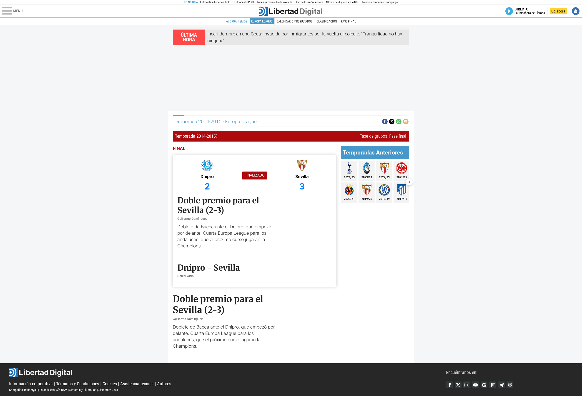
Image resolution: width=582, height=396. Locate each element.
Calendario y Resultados (294, 21)
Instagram (466, 384)
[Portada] (290, 11)
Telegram (501, 384)
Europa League (261, 21)
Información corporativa (31, 383)
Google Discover (484, 384)
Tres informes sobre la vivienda (274, 2)
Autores (164, 383)
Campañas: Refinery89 (23, 390)
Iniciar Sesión (575, 11)
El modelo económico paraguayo (379, 2)
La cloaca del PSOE (244, 2)
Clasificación (326, 21)
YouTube (475, 384)
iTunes (510, 384)
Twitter (458, 384)
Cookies (110, 383)
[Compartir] (385, 121)
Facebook (449, 384)
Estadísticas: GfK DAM (53, 390)
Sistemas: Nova (108, 390)
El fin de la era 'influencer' (309, 2)
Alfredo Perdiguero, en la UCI (342, 2)
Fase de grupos (373, 136)
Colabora (558, 11)
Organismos (238, 21)
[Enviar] (398, 121)
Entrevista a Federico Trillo (215, 2)
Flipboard (492, 384)
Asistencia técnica (137, 383)
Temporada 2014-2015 (195, 136)
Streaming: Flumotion (82, 390)
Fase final (348, 21)
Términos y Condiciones (77, 383)
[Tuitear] (391, 121)
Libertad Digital (227, 372)
